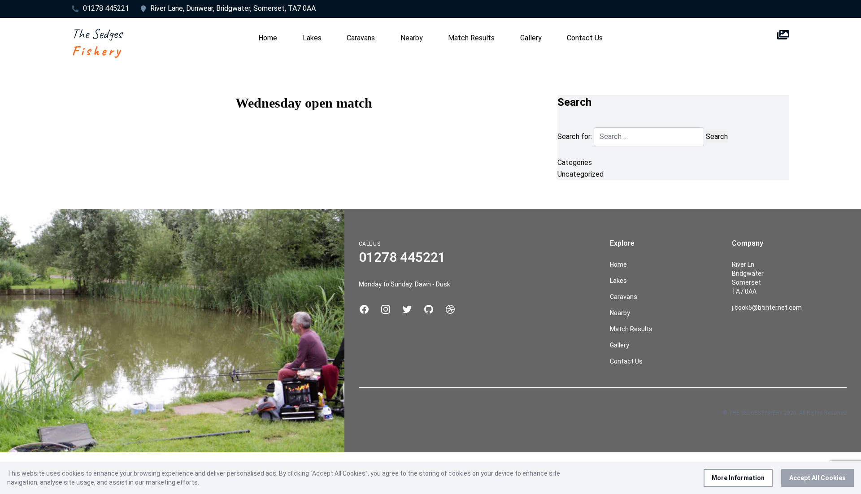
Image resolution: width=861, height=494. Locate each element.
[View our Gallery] (783, 42)
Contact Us (585, 38)
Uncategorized (580, 174)
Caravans (361, 38)
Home (267, 38)
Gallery (531, 38)
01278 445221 (106, 8)
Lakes (312, 38)
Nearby (411, 38)
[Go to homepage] (97, 42)
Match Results (471, 38)
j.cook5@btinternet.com (767, 307)
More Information (738, 477)
